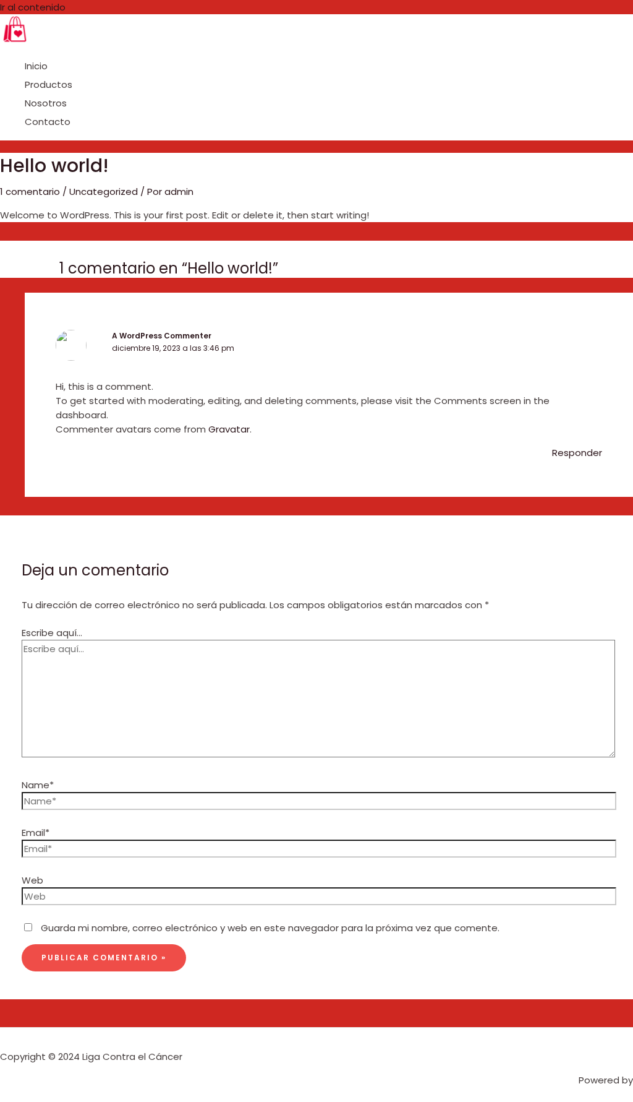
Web (32, 880)
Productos (48, 84)
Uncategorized (103, 191)
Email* (35, 832)
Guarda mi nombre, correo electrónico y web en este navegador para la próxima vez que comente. (270, 927)
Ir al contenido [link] (33, 7)
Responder (577, 452)
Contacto (47, 121)
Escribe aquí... (52, 632)
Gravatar (229, 429)
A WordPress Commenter (161, 335)
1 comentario (30, 191)
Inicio (36, 65)
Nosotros (46, 103)
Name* (38, 784)
